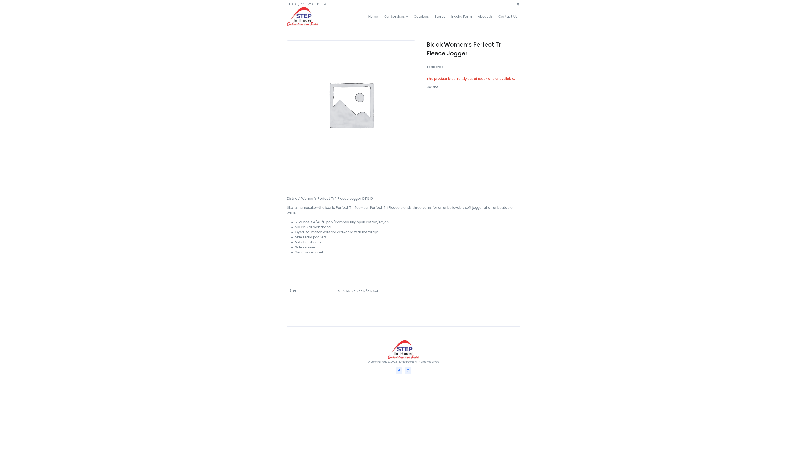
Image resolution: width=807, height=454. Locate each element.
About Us (485, 16)
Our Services (394, 16)
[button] (517, 4)
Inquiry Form (461, 16)
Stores (440, 16)
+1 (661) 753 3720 (301, 4)
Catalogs (421, 16)
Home (373, 16)
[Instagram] (408, 370)
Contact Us (507, 16)
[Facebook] (399, 370)
